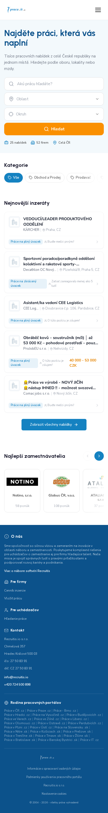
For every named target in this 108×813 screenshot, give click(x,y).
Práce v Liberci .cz (74, 719)
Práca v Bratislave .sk (19, 740)
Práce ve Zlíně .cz (46, 719)
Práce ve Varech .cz (17, 719)
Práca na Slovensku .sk (71, 727)
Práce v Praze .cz (39, 711)
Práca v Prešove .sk (77, 731)
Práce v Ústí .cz (41, 727)
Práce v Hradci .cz (17, 715)
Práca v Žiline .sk (76, 736)
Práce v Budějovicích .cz (84, 715)
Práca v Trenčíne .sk (18, 736)
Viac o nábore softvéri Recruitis (27, 571)
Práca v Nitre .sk (15, 731)
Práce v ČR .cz (14, 711)
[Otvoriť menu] (98, 10)
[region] (54, 482)
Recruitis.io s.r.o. (54, 785)
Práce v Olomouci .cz (19, 723)
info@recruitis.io (16, 677)
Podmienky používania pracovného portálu (54, 777)
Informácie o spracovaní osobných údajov (54, 769)
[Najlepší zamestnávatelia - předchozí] (87, 456)
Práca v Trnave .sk (48, 736)
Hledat (57, 129)
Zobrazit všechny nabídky (51, 424)
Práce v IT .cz (89, 740)
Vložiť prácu (13, 598)
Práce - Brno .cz (64, 711)
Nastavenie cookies (54, 794)
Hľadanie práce (15, 619)
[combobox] (54, 99)
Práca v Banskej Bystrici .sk (57, 740)
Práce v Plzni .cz (15, 727)
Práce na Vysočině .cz (48, 715)
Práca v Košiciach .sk (45, 731)
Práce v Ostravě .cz (51, 723)
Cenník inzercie (14, 590)
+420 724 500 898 (17, 684)
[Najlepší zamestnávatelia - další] (99, 456)
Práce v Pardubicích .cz (84, 723)
